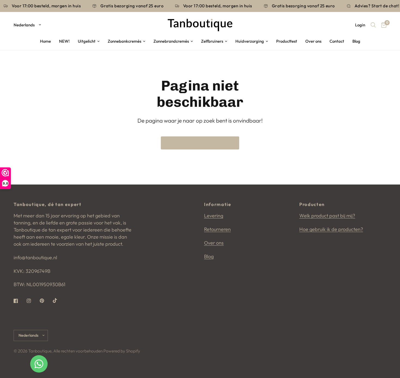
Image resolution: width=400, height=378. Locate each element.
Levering (213, 216)
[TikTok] (59, 301)
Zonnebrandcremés (171, 41)
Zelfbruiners (212, 41)
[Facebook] (20, 301)
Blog (356, 41)
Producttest (286, 41)
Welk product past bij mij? (327, 216)
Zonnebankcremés (124, 41)
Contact (337, 41)
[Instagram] (33, 301)
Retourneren (217, 229)
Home (45, 41)
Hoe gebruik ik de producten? (331, 229)
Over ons (313, 41)
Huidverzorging (249, 41)
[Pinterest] (46, 301)
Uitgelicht (87, 41)
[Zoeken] (373, 25)
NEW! (64, 41)
